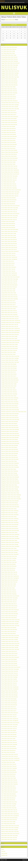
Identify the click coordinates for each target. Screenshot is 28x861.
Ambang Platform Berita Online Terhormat (9, 57)
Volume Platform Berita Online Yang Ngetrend (10, 815)
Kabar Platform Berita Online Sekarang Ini (9, 306)
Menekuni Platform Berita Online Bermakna (9, 457)
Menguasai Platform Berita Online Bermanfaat (10, 530)
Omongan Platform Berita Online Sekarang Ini (10, 609)
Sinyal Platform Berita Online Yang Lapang (9, 724)
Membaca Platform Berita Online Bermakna (9, 425)
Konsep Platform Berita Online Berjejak (8, 364)
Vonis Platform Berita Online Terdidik (8, 821)
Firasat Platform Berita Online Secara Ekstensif (10, 205)
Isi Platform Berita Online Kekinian (8, 263)
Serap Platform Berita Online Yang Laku (9, 714)
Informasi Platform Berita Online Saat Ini (9, 249)
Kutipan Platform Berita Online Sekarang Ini (9, 378)
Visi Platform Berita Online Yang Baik (8, 805)
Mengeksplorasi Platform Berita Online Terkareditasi (11, 498)
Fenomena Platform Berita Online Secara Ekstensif (11, 189)
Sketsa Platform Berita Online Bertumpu (9, 736)
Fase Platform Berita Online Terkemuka (8, 185)
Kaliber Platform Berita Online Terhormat (9, 310)
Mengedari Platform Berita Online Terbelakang (10, 486)
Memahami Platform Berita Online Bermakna (9, 407)
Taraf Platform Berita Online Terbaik (8, 762)
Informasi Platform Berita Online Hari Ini (9, 245)
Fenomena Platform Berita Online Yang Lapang (10, 191)
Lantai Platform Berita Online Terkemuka (9, 391)
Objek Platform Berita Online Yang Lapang (9, 597)
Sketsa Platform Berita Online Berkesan (9, 732)
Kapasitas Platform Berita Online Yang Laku (9, 324)
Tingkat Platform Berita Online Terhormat (9, 780)
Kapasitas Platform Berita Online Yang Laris (9, 326)
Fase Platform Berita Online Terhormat (8, 183)
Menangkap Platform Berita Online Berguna (9, 439)
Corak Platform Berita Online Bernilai (8, 140)
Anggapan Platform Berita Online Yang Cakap (10, 76)
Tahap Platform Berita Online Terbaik (8, 738)
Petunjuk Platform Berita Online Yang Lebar (9, 671)
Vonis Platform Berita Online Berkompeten (9, 817)
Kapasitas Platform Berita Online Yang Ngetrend (10, 330)
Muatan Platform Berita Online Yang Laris (9, 574)
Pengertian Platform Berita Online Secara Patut (10, 643)
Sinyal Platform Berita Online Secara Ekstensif (10, 722)
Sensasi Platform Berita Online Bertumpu (9, 704)
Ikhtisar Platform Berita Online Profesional (9, 231)
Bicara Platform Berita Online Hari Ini (8, 94)
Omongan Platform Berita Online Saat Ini (9, 607)
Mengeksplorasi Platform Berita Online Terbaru (10, 492)
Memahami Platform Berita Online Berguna (9, 405)
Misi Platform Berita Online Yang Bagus (8, 558)
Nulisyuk (2, 1)
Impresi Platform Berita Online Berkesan (9, 239)
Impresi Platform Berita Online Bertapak (9, 241)
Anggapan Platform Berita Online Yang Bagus (10, 73)
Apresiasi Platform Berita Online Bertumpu (9, 84)
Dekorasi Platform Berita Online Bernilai (8, 156)
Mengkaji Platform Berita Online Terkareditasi (10, 522)
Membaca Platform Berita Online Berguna (9, 423)
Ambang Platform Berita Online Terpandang (9, 61)
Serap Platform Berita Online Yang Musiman (9, 718)
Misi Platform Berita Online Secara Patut (9, 556)
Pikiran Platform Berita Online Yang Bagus (9, 677)
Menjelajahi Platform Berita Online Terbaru (9, 532)
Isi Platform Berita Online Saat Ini (7, 265)
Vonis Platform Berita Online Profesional (9, 819)
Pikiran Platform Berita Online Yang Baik (9, 679)
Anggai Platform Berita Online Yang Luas (9, 69)
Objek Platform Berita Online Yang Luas (9, 601)
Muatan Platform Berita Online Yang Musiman (10, 576)
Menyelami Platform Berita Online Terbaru (9, 540)
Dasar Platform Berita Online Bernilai (8, 148)
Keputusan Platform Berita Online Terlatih (9, 338)
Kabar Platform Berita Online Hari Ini (8, 300)
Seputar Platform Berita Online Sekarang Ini (9, 712)
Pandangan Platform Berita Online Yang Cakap (10, 625)
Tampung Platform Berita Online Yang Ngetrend (10, 760)
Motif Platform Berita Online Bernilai (8, 570)
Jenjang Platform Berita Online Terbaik (8, 292)
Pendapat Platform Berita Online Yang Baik (9, 639)
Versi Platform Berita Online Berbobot (8, 793)
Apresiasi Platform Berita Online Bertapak (9, 82)
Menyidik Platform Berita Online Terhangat (9, 552)
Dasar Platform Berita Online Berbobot (8, 142)
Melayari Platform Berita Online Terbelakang (9, 397)
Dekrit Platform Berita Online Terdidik (8, 162)
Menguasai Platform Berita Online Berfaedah (9, 524)
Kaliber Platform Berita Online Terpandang (9, 314)
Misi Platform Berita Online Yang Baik (8, 560)
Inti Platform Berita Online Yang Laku (8, 253)
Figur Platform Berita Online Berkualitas (8, 199)
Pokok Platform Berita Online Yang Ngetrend (9, 688)
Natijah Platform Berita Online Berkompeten (9, 580)
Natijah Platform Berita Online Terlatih (8, 585)
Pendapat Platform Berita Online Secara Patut (10, 635)
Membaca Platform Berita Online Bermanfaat (9, 427)
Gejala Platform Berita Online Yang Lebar (9, 217)
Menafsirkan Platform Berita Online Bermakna (10, 433)
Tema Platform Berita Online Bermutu (8, 774)
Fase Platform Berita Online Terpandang (9, 187)
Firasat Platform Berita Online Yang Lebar (9, 209)
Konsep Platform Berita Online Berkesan (9, 366)
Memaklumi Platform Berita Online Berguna (9, 415)
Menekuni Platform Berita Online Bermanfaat (9, 459)
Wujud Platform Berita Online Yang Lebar (9, 837)
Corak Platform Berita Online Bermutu (8, 138)
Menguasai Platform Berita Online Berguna (9, 526)
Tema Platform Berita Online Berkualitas (9, 772)
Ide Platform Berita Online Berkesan (8, 223)
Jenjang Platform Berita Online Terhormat (9, 294)
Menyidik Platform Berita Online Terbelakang (9, 550)
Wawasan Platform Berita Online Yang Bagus (10, 827)
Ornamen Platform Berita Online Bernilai (9, 617)
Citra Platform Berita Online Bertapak (8, 130)
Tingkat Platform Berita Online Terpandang (9, 784)
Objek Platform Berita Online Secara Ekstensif (10, 595)
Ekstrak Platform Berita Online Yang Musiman (10, 170)
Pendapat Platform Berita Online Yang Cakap (9, 641)
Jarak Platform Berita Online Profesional (9, 286)
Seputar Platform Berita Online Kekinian (9, 708)
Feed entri (3, 851)
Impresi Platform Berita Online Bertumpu (9, 243)
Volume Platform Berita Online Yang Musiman (10, 813)
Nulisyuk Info (24, 859)
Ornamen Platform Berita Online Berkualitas (9, 613)
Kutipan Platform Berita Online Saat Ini (8, 376)
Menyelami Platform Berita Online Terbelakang (10, 542)
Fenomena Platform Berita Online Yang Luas (9, 195)
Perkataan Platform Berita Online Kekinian (9, 653)
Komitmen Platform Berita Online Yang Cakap (10, 362)
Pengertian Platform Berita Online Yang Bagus (10, 645)
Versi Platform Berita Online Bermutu (8, 797)
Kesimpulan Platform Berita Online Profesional (10, 342)
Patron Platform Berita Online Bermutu (8, 631)
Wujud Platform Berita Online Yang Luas (9, 839)
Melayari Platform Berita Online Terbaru (13, 17)
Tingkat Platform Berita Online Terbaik (8, 778)
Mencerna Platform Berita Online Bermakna (9, 449)
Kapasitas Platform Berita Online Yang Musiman (10, 328)
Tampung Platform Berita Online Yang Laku (9, 754)
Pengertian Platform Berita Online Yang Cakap (10, 649)
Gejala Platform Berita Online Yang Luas (9, 219)
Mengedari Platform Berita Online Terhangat (9, 488)
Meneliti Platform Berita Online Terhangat (9, 473)
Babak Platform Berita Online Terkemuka (9, 90)
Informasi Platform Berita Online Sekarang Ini (10, 251)
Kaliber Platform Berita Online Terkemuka (9, 312)
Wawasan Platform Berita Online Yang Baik (9, 829)
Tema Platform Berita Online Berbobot (8, 770)
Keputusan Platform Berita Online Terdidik (9, 336)
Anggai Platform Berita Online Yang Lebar (9, 67)
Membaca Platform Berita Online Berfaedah (9, 421)
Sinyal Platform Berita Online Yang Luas (9, 728)
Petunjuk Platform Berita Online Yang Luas (9, 673)
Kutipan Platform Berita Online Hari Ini (8, 372)
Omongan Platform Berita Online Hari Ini (9, 603)
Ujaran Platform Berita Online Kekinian (8, 787)
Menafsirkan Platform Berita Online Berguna (9, 431)
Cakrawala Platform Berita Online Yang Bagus (10, 104)
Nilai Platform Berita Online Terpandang (8, 593)
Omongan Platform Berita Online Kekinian (9, 605)
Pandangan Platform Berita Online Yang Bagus (10, 621)
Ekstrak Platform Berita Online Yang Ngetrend (10, 172)
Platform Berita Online (10, 19)
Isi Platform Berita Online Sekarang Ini (8, 267)
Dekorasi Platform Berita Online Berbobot (9, 150)
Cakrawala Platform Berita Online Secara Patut (10, 102)
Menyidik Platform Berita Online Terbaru (9, 548)
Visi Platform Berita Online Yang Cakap (8, 807)
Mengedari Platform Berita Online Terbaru (9, 484)
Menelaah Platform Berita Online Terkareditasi (10, 467)
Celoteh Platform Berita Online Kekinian (8, 112)
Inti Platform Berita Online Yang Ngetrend (9, 259)
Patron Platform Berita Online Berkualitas (9, 629)
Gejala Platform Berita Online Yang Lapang (9, 215)
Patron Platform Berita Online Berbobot (8, 627)
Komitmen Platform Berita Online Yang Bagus (10, 358)
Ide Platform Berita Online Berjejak (8, 221)
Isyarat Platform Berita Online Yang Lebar (9, 280)
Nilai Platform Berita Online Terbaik (8, 587)
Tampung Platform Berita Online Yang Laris (9, 756)
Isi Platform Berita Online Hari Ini (7, 261)
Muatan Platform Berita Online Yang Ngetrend (10, 578)
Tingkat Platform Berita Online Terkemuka (9, 782)
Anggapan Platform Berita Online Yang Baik (9, 74)
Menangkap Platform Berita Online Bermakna (10, 441)
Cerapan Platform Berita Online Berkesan (9, 120)
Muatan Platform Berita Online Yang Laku (9, 572)
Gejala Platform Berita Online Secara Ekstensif (10, 213)
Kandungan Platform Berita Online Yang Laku (10, 316)
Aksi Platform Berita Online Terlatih (8, 53)
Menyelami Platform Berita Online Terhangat (9, 544)
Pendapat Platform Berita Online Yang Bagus (9, 637)
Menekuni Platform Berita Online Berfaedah (9, 453)
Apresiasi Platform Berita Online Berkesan (9, 80)
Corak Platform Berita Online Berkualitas (9, 136)
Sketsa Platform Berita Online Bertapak (8, 734)
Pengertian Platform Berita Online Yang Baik (9, 647)
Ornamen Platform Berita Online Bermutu (9, 615)
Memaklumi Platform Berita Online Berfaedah (10, 413)
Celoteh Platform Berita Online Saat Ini (8, 114)
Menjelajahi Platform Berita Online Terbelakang (10, 534)
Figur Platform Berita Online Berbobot (8, 197)
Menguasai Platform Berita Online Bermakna (9, 528)
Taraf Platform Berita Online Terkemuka (8, 766)
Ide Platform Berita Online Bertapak (8, 225)
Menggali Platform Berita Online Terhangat (9, 512)
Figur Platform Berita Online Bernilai (8, 203)
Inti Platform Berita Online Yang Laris (8, 255)
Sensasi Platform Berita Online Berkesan (9, 700)
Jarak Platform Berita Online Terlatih (8, 290)
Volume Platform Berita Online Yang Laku (9, 809)
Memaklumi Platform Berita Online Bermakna (10, 417)
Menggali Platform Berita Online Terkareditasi (10, 514)
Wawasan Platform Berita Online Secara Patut (10, 825)
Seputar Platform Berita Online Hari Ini (8, 706)
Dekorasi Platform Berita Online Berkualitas (9, 152)
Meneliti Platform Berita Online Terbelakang (9, 471)
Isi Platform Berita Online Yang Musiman (9, 273)
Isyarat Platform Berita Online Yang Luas (9, 282)
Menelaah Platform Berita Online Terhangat (9, 465)
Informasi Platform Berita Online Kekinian (9, 247)
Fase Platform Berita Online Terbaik (8, 181)
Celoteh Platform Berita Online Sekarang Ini (9, 116)
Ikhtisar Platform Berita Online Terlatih (8, 235)
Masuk (2, 849)
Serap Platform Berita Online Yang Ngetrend (9, 720)
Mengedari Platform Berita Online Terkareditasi (10, 490)
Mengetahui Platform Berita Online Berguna (9, 502)
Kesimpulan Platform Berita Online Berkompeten (10, 340)
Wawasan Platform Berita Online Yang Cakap (10, 831)
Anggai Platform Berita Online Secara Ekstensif (10, 63)
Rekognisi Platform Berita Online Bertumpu (9, 696)
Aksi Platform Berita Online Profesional (8, 49)
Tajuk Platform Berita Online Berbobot (8, 746)
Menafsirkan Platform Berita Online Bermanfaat (10, 435)
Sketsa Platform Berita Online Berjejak (8, 730)
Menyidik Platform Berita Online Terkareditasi (10, 554)
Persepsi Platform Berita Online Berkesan (9, 661)
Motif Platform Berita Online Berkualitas (8, 566)
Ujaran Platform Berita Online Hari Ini (8, 786)
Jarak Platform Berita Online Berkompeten (9, 284)
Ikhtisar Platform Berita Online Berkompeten (9, 229)
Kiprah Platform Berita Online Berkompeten (9, 348)
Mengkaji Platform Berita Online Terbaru (9, 516)
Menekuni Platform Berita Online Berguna (9, 455)
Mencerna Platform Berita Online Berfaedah (9, 445)
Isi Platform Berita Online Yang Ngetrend (9, 275)
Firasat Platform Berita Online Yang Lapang (9, 207)
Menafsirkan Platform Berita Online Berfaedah (10, 429)
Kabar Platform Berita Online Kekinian (8, 302)
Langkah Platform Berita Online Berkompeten (10, 379)
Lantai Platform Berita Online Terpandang (9, 393)
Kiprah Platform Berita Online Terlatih (8, 354)
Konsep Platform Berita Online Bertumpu (9, 370)
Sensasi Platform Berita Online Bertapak (9, 702)
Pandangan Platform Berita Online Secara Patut (10, 619)
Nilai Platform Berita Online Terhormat (8, 589)
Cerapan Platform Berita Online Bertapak (9, 122)
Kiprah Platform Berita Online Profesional (9, 350)
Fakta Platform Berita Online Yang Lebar (9, 177)
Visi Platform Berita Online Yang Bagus (8, 803)
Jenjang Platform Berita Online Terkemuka (9, 296)
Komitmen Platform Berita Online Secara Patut (10, 356)
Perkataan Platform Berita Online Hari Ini (9, 651)
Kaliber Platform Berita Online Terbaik (8, 308)
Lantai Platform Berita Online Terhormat (8, 389)
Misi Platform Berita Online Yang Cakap (8, 562)
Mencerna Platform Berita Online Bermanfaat (9, 451)
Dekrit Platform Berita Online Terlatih (8, 164)
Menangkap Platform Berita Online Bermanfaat (10, 443)
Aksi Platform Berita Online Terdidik (8, 51)
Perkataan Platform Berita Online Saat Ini (9, 655)
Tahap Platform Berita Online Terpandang (9, 744)
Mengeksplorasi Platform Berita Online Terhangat (10, 496)
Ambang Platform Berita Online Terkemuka (9, 59)
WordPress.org (4, 855)
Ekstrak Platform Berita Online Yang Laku (9, 166)
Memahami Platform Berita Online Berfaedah (9, 403)
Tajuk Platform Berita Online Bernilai (8, 752)
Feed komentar (4, 853)
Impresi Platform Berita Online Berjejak (8, 237)
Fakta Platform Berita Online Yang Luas (8, 179)
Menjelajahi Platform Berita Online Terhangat (9, 536)
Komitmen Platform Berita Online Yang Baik (9, 360)
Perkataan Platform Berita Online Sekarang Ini (10, 657)
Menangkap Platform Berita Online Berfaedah (10, 437)
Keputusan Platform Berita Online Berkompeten (10, 332)
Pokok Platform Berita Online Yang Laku (9, 683)
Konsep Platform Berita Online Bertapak (9, 368)
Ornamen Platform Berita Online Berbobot (9, 611)
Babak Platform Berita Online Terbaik (8, 86)
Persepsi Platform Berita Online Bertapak (9, 663)
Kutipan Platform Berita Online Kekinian (8, 374)
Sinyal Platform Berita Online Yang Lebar (9, 726)
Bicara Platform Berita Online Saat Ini (8, 98)
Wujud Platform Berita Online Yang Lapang (9, 835)
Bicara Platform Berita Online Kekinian (8, 96)
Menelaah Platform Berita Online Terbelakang (10, 463)
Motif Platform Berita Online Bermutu (8, 568)
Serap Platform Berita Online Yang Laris (9, 716)
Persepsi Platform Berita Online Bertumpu (9, 665)
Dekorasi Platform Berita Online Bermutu (9, 154)
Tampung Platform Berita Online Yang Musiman (10, 758)
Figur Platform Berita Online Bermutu (8, 201)
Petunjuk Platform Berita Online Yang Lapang (10, 669)
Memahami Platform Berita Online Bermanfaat (10, 409)
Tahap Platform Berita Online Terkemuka (9, 742)
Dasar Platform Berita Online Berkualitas (9, 144)
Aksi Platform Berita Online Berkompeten (9, 47)
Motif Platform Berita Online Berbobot (8, 564)
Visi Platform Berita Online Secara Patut (9, 801)
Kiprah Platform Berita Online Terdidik (8, 352)
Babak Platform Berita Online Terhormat (9, 88)
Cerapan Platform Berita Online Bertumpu (9, 124)
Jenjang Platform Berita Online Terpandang (9, 298)
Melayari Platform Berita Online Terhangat (9, 399)
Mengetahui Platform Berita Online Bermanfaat (10, 506)
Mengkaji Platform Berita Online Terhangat (9, 520)
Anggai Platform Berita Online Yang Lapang (9, 65)
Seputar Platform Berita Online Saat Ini (8, 710)
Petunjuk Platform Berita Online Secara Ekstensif (10, 667)
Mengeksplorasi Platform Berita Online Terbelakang (11, 494)
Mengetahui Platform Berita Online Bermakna (10, 504)
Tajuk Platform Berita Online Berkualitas (9, 748)
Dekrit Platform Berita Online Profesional (9, 160)
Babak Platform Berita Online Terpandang (9, 92)
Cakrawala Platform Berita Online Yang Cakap (10, 108)
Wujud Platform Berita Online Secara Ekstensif (10, 833)
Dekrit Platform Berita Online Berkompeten (9, 158)
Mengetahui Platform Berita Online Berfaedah (10, 500)
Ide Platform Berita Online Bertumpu (8, 227)
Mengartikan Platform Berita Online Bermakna (10, 481)
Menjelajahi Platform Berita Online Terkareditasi (10, 538)
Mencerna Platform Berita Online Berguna (9, 447)
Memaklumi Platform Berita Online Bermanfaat (10, 419)
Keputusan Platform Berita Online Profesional (10, 334)
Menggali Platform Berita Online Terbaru (9, 508)
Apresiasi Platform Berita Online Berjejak (9, 78)
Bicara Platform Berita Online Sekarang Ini (9, 100)
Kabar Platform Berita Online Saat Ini (8, 304)
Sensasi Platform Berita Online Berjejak (8, 698)
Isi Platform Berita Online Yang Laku (8, 269)
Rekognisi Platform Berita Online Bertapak (9, 694)
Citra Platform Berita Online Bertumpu (8, 132)
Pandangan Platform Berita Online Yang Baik (9, 623)
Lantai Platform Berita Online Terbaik (8, 387)
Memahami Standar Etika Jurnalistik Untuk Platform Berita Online (13, 411)
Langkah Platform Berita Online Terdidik (8, 383)
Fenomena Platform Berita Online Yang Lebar (10, 193)
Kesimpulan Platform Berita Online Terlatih (9, 346)
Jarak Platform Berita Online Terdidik (8, 288)
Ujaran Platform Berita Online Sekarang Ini (9, 791)
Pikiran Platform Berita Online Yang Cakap (9, 681)
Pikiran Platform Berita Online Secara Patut (9, 675)
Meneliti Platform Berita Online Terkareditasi (9, 475)
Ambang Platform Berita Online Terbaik (8, 55)
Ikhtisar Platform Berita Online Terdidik (8, 233)
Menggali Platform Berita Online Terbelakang (9, 510)
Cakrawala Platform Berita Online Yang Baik (9, 106)
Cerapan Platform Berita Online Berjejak (9, 118)
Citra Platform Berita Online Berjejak (8, 126)
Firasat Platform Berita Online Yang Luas (9, 211)
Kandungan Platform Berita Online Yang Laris (10, 318)
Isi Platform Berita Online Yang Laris (8, 271)
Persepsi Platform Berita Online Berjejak (9, 659)
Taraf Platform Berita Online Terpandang (9, 768)
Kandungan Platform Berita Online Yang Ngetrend (10, 322)
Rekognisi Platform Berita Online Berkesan (9, 692)
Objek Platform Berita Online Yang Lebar (9, 599)
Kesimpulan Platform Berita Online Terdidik (9, 344)
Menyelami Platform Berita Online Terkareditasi (10, 546)
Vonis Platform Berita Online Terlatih (8, 823)
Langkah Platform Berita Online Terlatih (8, 385)
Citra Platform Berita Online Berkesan (8, 128)
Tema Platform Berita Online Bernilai (8, 776)
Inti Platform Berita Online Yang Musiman (9, 257)
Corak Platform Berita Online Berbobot (8, 134)
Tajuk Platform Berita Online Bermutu (8, 750)
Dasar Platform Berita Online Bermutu (8, 146)
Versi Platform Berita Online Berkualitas (8, 795)
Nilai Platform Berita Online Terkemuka (8, 591)
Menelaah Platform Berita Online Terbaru (9, 461)
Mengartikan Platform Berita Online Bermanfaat (10, 482)
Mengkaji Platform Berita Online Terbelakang (9, 518)
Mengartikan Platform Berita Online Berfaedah (10, 477)
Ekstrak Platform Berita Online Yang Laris (9, 168)
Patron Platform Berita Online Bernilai (8, 633)
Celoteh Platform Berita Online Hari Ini (8, 110)
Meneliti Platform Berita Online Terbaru (8, 469)
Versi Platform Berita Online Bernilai (8, 799)
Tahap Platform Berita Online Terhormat (8, 740)
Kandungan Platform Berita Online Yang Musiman (10, 320)
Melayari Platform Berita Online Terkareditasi (9, 401)
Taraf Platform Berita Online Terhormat (8, 764)
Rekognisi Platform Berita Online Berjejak (9, 690)
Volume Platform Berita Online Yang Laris (9, 811)
